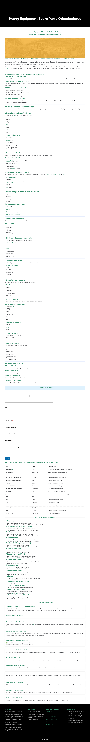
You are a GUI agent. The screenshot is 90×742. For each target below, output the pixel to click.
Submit (7, 458)
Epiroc (16, 593)
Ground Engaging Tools (51, 719)
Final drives (8, 161)
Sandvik (12, 593)
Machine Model (9, 420)
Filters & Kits (49, 721)
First (5, 398)
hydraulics (9, 68)
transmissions (48, 174)
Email (6, 407)
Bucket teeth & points (11, 225)
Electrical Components (51, 716)
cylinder (13, 168)
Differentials (9, 186)
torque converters (56, 174)
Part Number (8, 440)
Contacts (7, 401)
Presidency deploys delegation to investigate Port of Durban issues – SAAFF (76, 722)
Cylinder (8, 140)
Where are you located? (11, 427)
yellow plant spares (16, 726)
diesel (15, 115)
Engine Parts (49, 711)
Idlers (7, 211)
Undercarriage (49, 724)
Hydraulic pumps (10, 160)
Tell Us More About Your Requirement (14, 447)
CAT (7, 118)
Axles (7, 187)
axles (64, 174)
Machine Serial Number (11, 433)
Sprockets (8, 209)
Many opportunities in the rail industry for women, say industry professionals (75, 717)
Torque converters (10, 182)
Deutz (7, 129)
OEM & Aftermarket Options (52, 727)
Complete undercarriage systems (13, 214)
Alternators (8, 148)
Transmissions (9, 181)
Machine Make (9, 414)
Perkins (7, 124)
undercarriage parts (18, 194)
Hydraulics (48, 714)
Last (30, 398)
